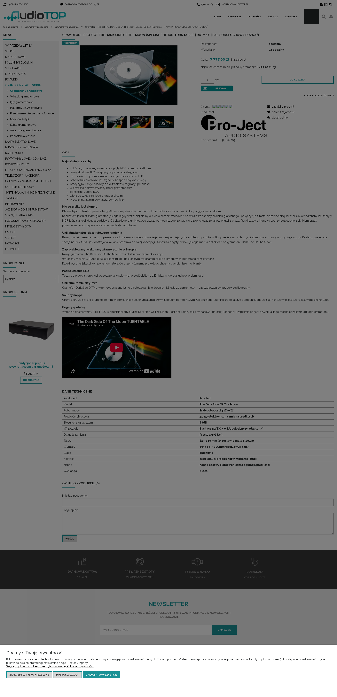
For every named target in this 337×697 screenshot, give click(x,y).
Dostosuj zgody (67, 674)
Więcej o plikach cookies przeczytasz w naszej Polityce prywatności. (50, 666)
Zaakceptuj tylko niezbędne (29, 674)
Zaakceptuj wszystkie (101, 674)
